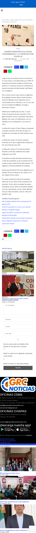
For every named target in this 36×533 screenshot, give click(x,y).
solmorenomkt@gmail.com (9, 408)
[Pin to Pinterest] (5, 71)
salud (12, 223)
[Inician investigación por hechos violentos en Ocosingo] (18, 516)
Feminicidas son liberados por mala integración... (15, 502)
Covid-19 (8, 223)
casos (3, 223)
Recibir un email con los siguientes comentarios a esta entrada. (17, 355)
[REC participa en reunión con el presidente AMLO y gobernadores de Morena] (18, 459)
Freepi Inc (29, 435)
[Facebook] (13, 5)
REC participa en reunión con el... (10, 473)
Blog (7, 20)
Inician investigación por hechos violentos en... (14, 530)
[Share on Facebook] (22, 67)
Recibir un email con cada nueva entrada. (16, 363)
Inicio (3, 20)
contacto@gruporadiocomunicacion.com (13, 422)
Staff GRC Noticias (11, 59)
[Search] (34, 10)
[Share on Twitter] (26, 67)
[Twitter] (16, 5)
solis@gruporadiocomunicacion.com (12, 405)
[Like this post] (17, 67)
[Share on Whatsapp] (10, 71)
